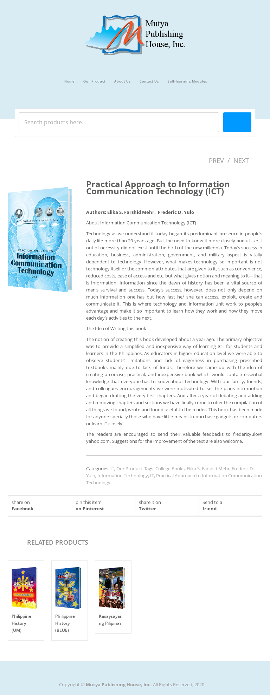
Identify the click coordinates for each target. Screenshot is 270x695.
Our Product (94, 81)
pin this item (90, 505)
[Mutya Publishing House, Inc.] (135, 28)
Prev (216, 160)
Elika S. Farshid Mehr (208, 468)
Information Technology (122, 475)
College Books (170, 468)
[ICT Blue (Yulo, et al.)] (43, 239)
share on (22, 505)
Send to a (212, 505)
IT (112, 468)
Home (69, 81)
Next (241, 160)
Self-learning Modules (187, 81)
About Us (122, 81)
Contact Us (149, 81)
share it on (150, 505)
